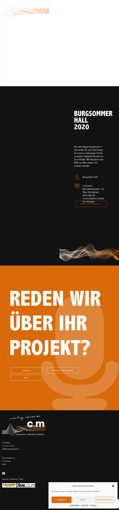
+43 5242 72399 (8, 446)
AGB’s (21, 479)
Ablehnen (83, 500)
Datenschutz (85, 505)
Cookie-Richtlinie (75, 505)
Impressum (93, 505)
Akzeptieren (61, 500)
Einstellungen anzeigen (104, 500)
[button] (113, 485)
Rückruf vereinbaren (62, 370)
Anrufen (26, 370)
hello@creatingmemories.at (10, 449)
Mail (26, 378)
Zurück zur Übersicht (91, 204)
